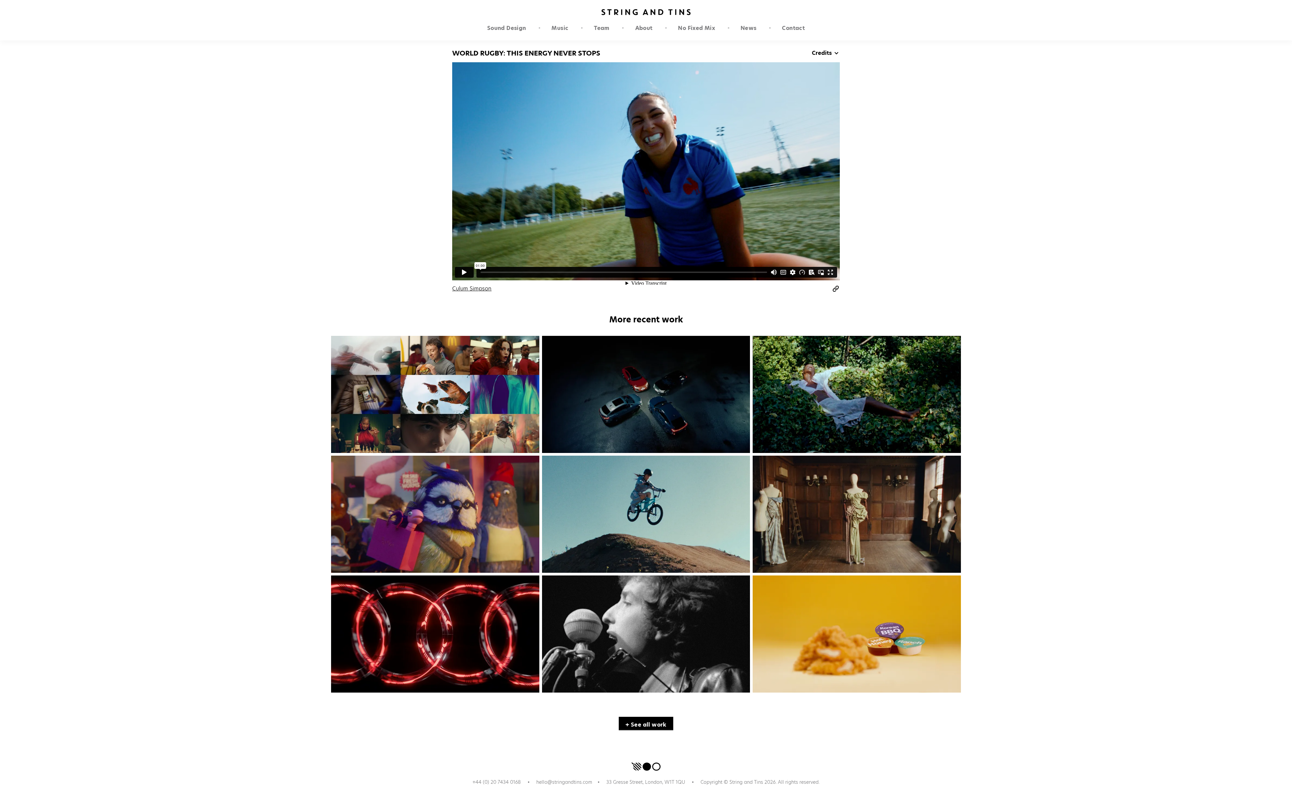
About (644, 28)
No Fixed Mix (696, 28)
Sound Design (506, 28)
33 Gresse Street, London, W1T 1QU (645, 782)
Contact (793, 28)
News (749, 28)
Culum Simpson (472, 288)
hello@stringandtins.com (564, 782)
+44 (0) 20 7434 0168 (496, 782)
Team (602, 28)
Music (559, 28)
